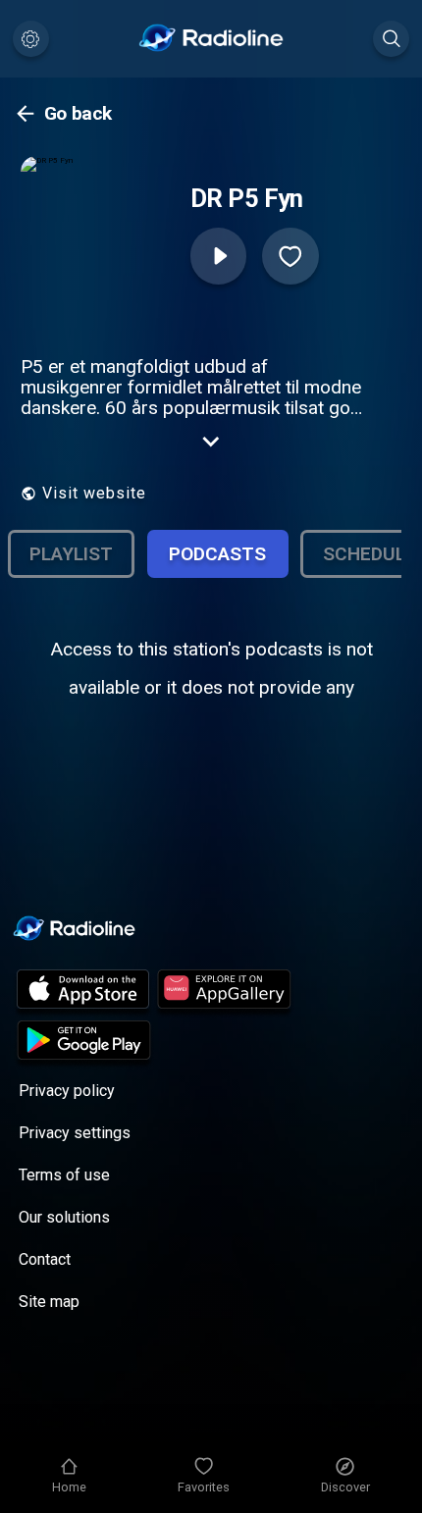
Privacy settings (75, 1132)
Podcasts (217, 554)
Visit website (94, 493)
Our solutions (64, 1217)
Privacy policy (67, 1090)
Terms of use (64, 1175)
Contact (45, 1259)
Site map (49, 1301)
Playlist (71, 554)
